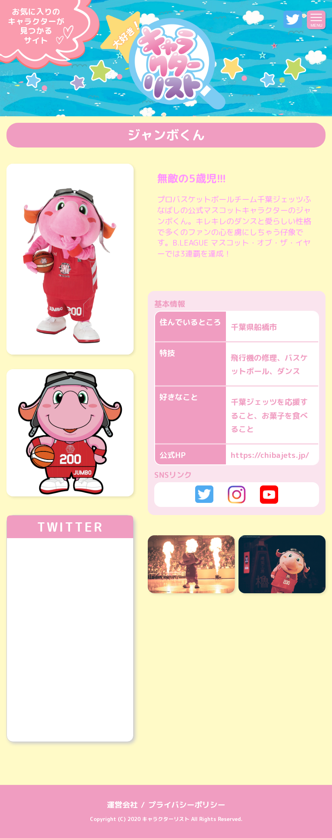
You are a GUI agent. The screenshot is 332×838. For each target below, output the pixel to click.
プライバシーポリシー (186, 804)
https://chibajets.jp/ (270, 454)
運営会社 (122, 804)
